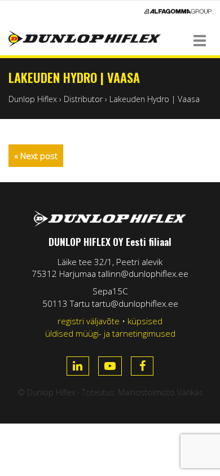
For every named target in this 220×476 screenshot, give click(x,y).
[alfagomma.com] (178, 11)
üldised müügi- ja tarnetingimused (110, 333)
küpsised (144, 321)
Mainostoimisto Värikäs (160, 392)
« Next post (36, 155)
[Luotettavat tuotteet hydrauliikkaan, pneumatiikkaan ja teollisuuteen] (110, 38)
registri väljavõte (89, 321)
